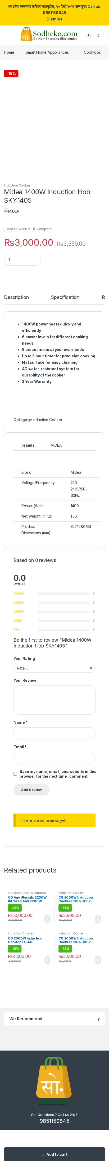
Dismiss (54, 19)
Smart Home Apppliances (47, 52)
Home (9, 52)
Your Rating (24, 658)
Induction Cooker (17, 185)
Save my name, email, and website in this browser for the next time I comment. (58, 773)
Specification (65, 297)
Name (20, 722)
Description (16, 297)
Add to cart (56, 1154)
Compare (44, 229)
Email (19, 746)
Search (89, 34)
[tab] (16, 299)
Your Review (24, 680)
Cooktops (92, 52)
